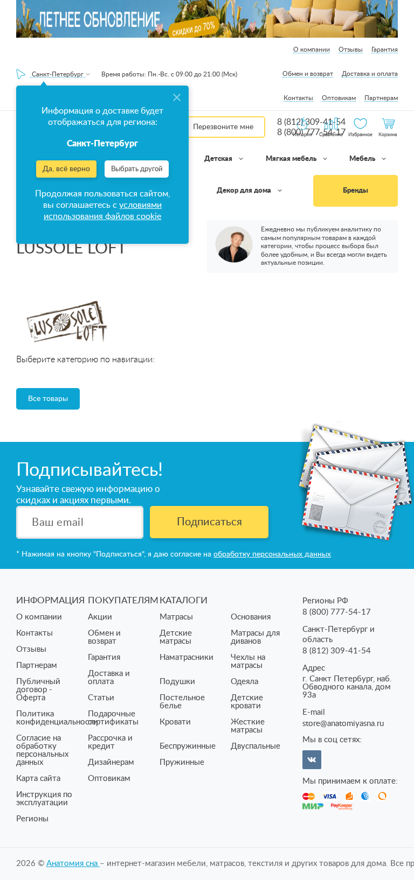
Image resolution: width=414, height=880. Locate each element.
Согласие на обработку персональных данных (42, 750)
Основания (251, 617)
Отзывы (351, 49)
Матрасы (176, 617)
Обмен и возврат (307, 74)
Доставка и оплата (370, 74)
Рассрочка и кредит (110, 742)
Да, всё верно (66, 169)
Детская (219, 159)
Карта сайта (38, 779)
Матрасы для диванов (255, 637)
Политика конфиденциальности (57, 718)
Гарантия (384, 49)
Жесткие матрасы (248, 726)
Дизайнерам (111, 762)
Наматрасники (186, 657)
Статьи (101, 698)
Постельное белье (182, 702)
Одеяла (244, 682)
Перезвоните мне (223, 127)
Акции (100, 617)
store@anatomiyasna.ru (343, 724)
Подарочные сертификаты (113, 718)
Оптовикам (339, 98)
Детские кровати (247, 702)
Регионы (32, 819)
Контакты (298, 98)
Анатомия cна (73, 864)
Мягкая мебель (292, 159)
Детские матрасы (176, 637)
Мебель (363, 159)
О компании (311, 49)
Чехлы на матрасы (248, 661)
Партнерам (381, 98)
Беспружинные (188, 746)
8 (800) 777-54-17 (336, 612)
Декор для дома (245, 190)
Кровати (175, 722)
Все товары (48, 399)
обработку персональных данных (272, 554)
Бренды (355, 190)
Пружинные (182, 762)
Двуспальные (255, 746)
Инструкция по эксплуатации (44, 799)
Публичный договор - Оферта (38, 690)
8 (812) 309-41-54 (336, 651)
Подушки (177, 682)
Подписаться (209, 522)
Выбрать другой (136, 169)
